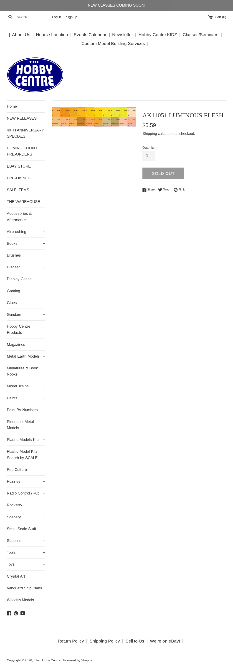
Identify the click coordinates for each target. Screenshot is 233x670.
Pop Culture (17, 469)
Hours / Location (52, 34)
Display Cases (19, 279)
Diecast (26, 267)
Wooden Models (26, 600)
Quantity (148, 147)
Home (12, 106)
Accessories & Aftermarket (26, 216)
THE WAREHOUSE (23, 202)
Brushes (14, 255)
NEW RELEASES (22, 118)
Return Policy (71, 641)
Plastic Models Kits (26, 440)
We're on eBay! (165, 641)
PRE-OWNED (18, 178)
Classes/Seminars (200, 34)
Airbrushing (26, 232)
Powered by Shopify (77, 660)
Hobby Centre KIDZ (158, 34)
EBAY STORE (19, 166)
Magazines (16, 344)
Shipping (149, 134)
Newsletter (122, 34)
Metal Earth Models (26, 356)
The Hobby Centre (47, 660)
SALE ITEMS (18, 190)
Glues (26, 303)
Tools (26, 552)
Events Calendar (90, 34)
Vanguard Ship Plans (24, 588)
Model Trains (26, 386)
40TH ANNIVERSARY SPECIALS (25, 133)
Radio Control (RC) (26, 493)
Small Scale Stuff (21, 529)
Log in (56, 17)
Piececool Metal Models (20, 425)
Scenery (26, 517)
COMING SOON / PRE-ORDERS (22, 151)
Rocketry (26, 505)
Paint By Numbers (22, 410)
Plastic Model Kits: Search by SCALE (26, 454)
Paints (26, 398)
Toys (26, 564)
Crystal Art (16, 576)
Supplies (26, 541)
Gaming (26, 291)
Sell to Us (135, 641)
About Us (21, 34)
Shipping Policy (105, 641)
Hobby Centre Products (18, 329)
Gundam (26, 314)
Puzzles (26, 481)
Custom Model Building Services (113, 43)
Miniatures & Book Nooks (22, 371)
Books (26, 243)
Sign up (71, 17)
